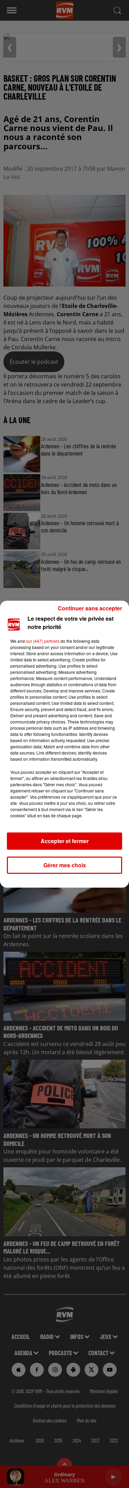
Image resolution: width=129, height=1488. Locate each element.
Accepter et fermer (65, 841)
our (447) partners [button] (43, 641)
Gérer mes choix (64, 865)
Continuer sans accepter (90, 608)
